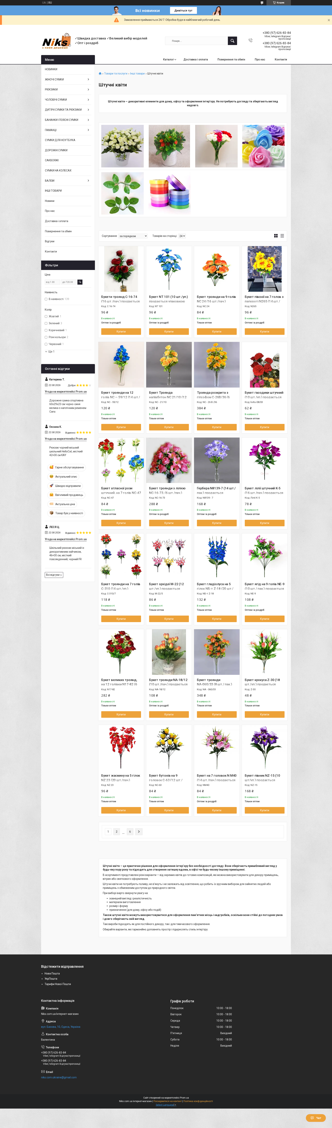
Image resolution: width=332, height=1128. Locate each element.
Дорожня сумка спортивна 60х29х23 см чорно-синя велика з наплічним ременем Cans (67, 406)
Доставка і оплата (195, 59)
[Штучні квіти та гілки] (216, 146)
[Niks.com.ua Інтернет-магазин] (56, 41)
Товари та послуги (115, 73)
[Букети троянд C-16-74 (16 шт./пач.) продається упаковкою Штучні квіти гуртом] (121, 269)
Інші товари (137, 73)
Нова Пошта (52, 973)
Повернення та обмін (231, 59)
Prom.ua (184, 1097)
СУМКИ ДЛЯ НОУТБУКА (60, 140)
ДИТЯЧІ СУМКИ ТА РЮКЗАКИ (63, 109)
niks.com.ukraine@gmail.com (59, 1077)
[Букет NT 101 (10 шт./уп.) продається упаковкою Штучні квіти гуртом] (169, 269)
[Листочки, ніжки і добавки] (122, 193)
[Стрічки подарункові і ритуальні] (169, 193)
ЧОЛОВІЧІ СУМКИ (56, 99)
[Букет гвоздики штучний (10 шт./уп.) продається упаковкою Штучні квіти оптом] (264, 365)
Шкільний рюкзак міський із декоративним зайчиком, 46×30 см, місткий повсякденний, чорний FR (66, 553)
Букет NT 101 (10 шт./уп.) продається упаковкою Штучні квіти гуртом (168, 301)
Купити (121, 331)
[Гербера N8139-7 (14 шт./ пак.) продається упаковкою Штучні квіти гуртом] (217, 460)
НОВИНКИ (51, 69)
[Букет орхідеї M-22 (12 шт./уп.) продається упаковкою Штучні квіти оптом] (169, 556)
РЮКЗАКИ (51, 89)
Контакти (281, 59)
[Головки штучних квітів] (263, 146)
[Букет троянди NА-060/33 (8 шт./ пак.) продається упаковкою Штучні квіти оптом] (217, 652)
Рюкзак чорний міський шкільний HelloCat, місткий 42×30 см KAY (66, 451)
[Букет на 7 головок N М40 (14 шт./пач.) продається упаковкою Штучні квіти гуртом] (217, 747)
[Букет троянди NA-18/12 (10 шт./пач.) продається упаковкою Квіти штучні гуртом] (169, 652)
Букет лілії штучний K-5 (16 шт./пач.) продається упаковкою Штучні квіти (264, 492)
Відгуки (49, 241)
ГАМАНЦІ (50, 130)
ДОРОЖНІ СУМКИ (56, 150)
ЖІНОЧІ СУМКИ (54, 79)
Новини (49, 200)
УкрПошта (51, 978)
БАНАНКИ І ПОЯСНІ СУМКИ (61, 119)
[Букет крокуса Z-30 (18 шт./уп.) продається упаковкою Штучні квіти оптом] (264, 652)
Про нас (260, 59)
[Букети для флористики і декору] (169, 146)
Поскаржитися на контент (168, 1101)
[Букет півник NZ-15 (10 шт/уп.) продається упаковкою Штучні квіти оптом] (264, 747)
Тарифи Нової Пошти (58, 984)
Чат (318, 1118)
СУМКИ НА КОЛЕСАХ (58, 170)
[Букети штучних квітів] (122, 146)
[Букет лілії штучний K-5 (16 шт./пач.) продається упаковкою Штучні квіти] (264, 460)
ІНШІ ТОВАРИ (53, 190)
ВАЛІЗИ (49, 180)
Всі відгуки (53, 574)
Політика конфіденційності (198, 1101)
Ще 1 (51, 351)
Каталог (168, 59)
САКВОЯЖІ (52, 160)
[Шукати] (232, 41)
